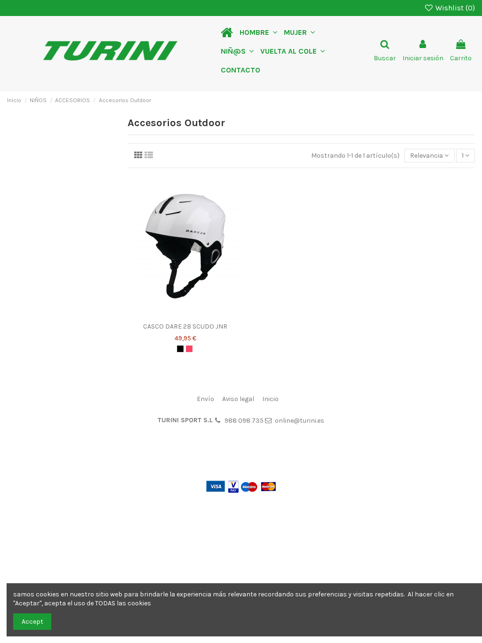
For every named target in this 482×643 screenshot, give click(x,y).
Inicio (270, 399)
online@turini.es (299, 421)
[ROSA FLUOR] (189, 349)
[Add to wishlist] (172, 315)
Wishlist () (454, 7)
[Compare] (185, 315)
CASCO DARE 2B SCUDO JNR (185, 326)
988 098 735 (244, 421)
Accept (32, 622)
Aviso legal (238, 399)
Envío (205, 399)
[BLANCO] (180, 349)
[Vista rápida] (198, 315)
